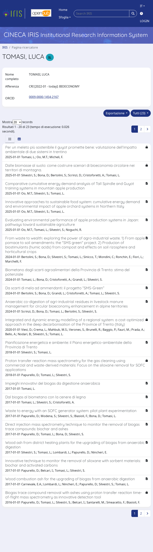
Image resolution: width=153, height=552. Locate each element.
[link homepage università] (41, 13)
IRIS (5, 47)
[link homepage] (13, 13)
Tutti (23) (139, 113)
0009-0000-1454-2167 (44, 97)
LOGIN (144, 21)
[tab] (10, 139)
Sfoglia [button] (63, 17)
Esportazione (115, 113)
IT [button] (141, 6)
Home (63, 10)
